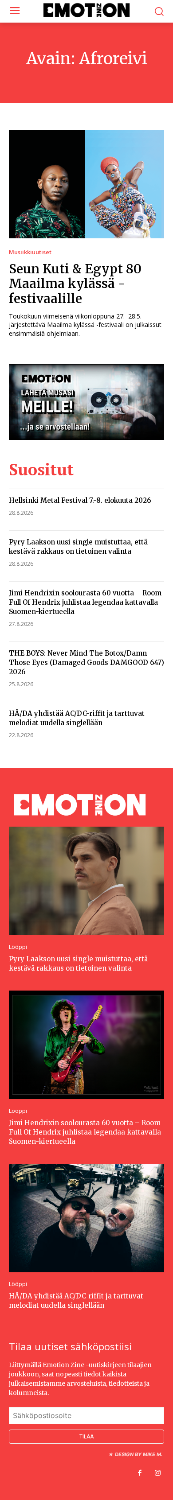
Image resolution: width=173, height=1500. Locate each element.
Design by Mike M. (138, 1454)
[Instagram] (157, 1473)
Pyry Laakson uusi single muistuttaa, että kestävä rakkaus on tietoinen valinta (78, 547)
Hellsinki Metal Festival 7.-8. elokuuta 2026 (80, 500)
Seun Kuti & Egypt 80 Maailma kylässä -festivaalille (75, 284)
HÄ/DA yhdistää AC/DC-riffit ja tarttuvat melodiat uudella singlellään (77, 718)
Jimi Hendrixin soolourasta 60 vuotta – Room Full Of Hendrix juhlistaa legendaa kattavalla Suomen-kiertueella (85, 602)
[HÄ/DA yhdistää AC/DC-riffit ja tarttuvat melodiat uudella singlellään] (86, 1218)
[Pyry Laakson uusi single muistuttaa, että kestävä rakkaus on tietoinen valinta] (86, 881)
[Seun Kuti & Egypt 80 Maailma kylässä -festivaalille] (86, 184)
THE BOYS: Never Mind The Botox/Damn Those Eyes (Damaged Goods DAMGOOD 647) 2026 (86, 662)
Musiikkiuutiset (30, 252)
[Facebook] (139, 1473)
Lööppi (18, 947)
